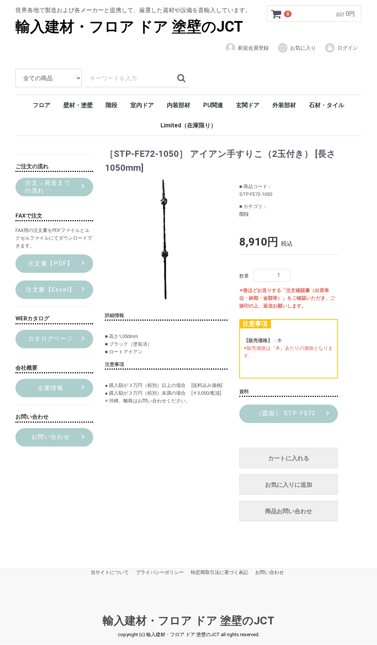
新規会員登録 (253, 48)
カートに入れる (288, 458)
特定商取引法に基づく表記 (219, 572)
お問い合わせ (269, 572)
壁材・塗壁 (78, 105)
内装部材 (178, 105)
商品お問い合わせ (288, 511)
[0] (276, 14)
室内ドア (142, 105)
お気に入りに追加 (288, 485)
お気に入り (303, 48)
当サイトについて (110, 572)
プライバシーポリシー (160, 572)
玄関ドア (248, 105)
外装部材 (284, 105)
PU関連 (213, 105)
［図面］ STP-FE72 (285, 413)
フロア (41, 105)
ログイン (347, 48)
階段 (111, 105)
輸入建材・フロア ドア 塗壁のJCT (129, 26)
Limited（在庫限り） (188, 125)
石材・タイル (326, 105)
